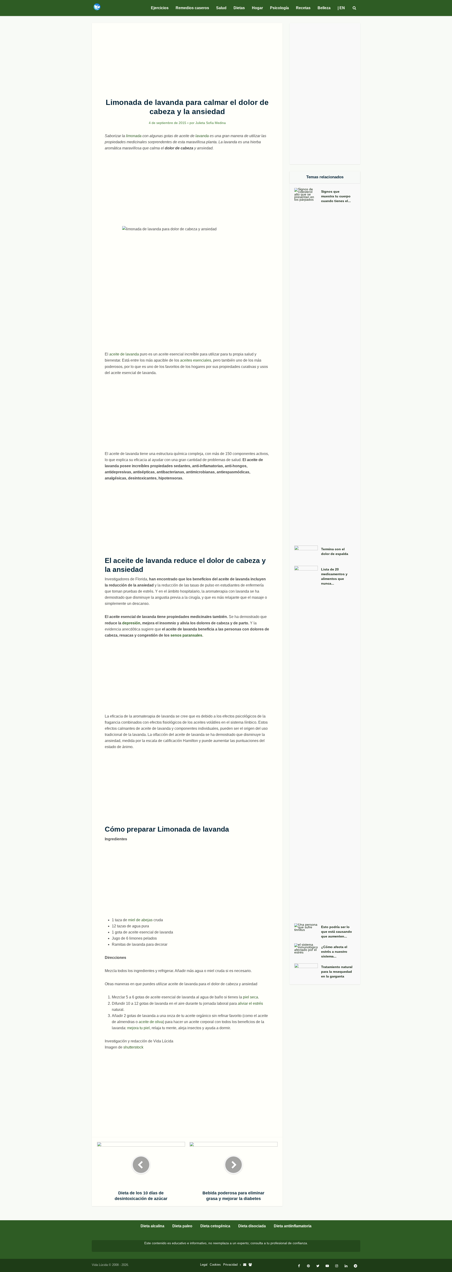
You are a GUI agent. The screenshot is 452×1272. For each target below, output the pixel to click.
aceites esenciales (195, 360)
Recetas (303, 8)
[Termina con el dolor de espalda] (307, 553)
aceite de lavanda (124, 354)
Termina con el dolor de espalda (334, 551)
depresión (131, 623)
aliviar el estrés (250, 1003)
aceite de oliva (151, 1022)
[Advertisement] (187, 58)
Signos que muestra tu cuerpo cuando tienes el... (336, 196)
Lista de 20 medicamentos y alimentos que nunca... (334, 576)
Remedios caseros (192, 8)
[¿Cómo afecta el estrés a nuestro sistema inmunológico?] (307, 948)
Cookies (215, 1264)
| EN (341, 8)
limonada (133, 136)
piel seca (250, 997)
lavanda (202, 136)
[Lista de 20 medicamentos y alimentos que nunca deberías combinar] (307, 742)
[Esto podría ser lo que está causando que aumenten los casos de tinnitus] (307, 927)
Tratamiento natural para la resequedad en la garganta (336, 971)
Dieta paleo (182, 1226)
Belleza (324, 8)
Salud (221, 8)
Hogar (257, 8)
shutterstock (133, 1047)
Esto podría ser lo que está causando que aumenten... (336, 931)
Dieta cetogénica (215, 1226)
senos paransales (186, 635)
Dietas (239, 8)
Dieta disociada (252, 1226)
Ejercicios (160, 8)
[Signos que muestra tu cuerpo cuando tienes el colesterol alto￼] (307, 364)
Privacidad (230, 1264)
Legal (203, 1264)
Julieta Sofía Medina (210, 123)
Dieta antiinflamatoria (292, 1226)
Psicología (279, 8)
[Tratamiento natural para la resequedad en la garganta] (307, 971)
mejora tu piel (138, 1028)
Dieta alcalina (152, 1226)
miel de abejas (140, 920)
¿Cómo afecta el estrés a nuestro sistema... (334, 951)
